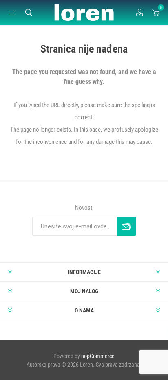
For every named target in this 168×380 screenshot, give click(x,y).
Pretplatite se (126, 226)
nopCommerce (98, 356)
